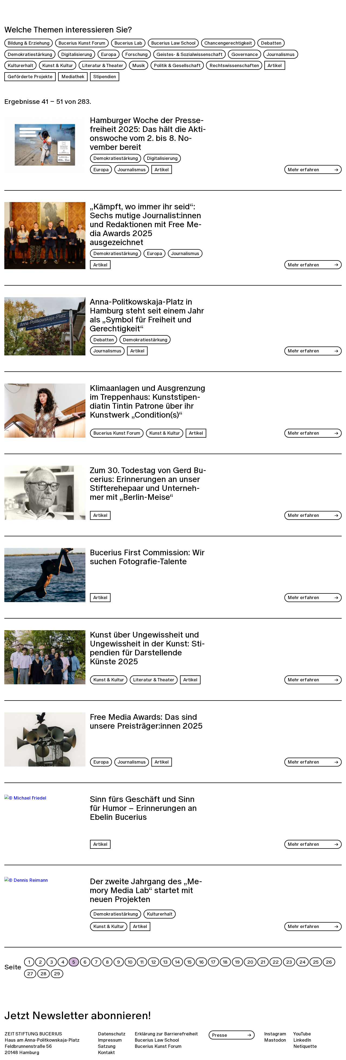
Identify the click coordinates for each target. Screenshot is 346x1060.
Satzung (106, 1046)
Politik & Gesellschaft (177, 65)
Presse (219, 1035)
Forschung (136, 54)
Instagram (275, 1034)
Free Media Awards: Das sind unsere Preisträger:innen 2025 (146, 722)
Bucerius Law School (173, 42)
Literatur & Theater (102, 65)
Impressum (110, 1040)
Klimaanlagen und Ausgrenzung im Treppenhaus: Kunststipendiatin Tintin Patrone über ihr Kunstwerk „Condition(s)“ (147, 402)
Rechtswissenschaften (234, 65)
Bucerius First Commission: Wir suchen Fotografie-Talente (147, 557)
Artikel (275, 65)
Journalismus (281, 54)
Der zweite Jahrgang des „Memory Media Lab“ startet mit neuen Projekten (146, 891)
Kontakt (106, 1052)
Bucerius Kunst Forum (81, 42)
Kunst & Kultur (57, 65)
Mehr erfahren (303, 169)
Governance (244, 54)
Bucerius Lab (128, 42)
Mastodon (275, 1040)
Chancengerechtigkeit (228, 42)
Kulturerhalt (20, 65)
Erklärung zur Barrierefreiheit (166, 1034)
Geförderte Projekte (30, 76)
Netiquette (305, 1046)
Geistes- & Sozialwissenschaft (189, 54)
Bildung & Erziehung (28, 42)
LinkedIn (302, 1040)
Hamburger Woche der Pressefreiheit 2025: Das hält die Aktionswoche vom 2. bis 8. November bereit (148, 133)
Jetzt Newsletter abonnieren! (77, 1015)
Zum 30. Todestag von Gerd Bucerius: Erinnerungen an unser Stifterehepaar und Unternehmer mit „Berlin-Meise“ (148, 484)
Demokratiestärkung (30, 54)
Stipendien (104, 76)
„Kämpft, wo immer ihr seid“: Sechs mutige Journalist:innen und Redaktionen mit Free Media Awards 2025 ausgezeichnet (146, 224)
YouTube (302, 1034)
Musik (138, 65)
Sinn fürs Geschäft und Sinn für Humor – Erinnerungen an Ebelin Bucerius (143, 809)
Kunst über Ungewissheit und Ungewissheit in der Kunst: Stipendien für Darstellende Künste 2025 (147, 648)
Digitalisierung (76, 54)
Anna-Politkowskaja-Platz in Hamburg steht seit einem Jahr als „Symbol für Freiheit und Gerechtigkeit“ (147, 315)
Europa (108, 54)
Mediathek (72, 76)
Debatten (271, 42)
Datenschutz (111, 1034)
